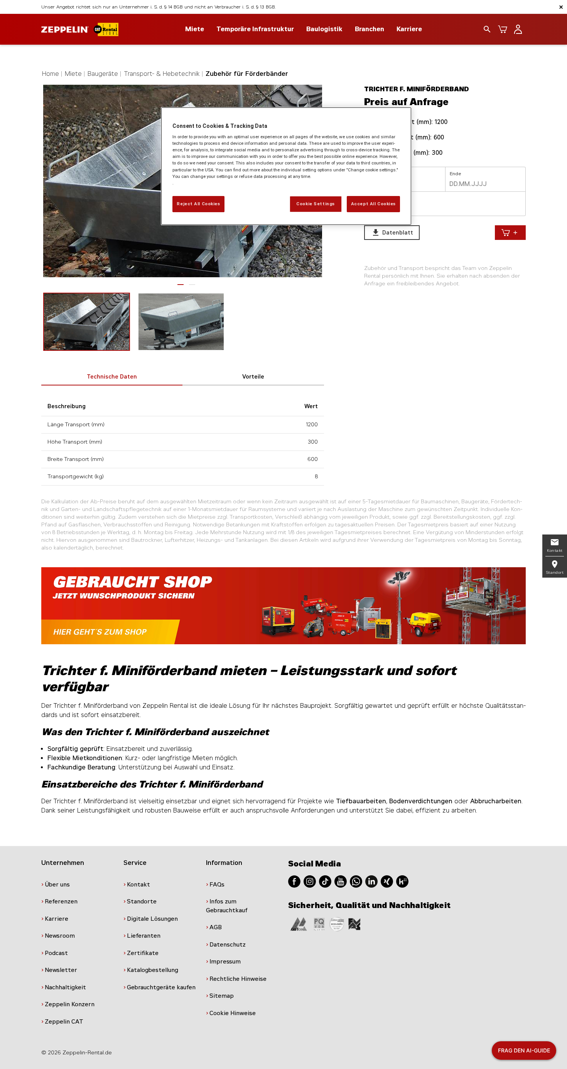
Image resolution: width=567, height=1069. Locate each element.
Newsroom (60, 935)
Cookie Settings (315, 203)
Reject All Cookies (198, 203)
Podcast (56, 953)
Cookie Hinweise (232, 1013)
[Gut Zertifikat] (298, 923)
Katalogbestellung (152, 970)
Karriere (409, 29)
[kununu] (402, 881)
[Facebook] (294, 881)
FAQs (216, 884)
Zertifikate (143, 953)
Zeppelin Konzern (69, 1004)
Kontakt (138, 884)
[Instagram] (310, 881)
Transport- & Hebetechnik (162, 73)
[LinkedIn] (371, 881)
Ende (455, 173)
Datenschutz (227, 944)
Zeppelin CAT (64, 1021)
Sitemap (221, 995)
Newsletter (61, 970)
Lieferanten (143, 935)
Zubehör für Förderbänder (247, 73)
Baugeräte (103, 73)
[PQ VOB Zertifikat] (319, 923)
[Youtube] (340, 881)
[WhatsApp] (356, 881)
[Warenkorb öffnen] (502, 29)
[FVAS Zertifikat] (354, 923)
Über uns (57, 884)
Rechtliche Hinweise (238, 978)
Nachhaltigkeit (65, 987)
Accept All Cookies (373, 203)
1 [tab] (180, 284)
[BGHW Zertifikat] (336, 923)
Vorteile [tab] (253, 377)
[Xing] (387, 881)
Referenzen (61, 901)
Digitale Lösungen (152, 918)
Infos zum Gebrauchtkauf (227, 906)
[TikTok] (325, 881)
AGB (215, 927)
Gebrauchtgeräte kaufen (161, 987)
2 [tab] (192, 284)
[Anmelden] (518, 29)
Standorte (142, 901)
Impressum (225, 961)
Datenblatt (392, 232)
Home (50, 73)
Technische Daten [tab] (112, 377)
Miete (73, 73)
